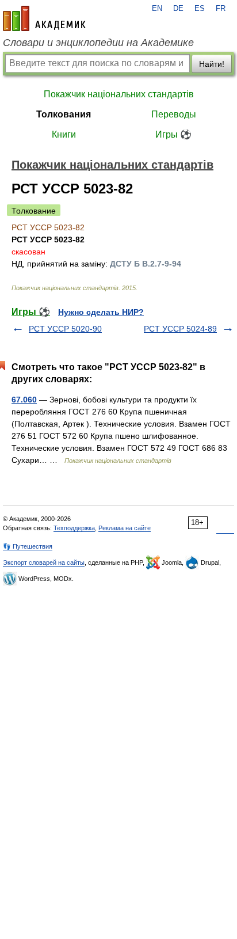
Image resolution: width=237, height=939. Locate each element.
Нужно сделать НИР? (101, 312)
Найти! (211, 64)
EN (157, 9)
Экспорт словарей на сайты (44, 562)
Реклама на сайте (124, 527)
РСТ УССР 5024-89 (180, 328)
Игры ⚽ (173, 134)
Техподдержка (74, 527)
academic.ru (44, 18)
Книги (64, 134)
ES (199, 9)
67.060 (24, 399)
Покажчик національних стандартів (119, 94)
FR (220, 9)
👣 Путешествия (27, 546)
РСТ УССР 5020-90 (65, 328)
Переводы (173, 114)
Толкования (63, 114)
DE (178, 9)
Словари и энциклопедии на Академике (98, 42)
